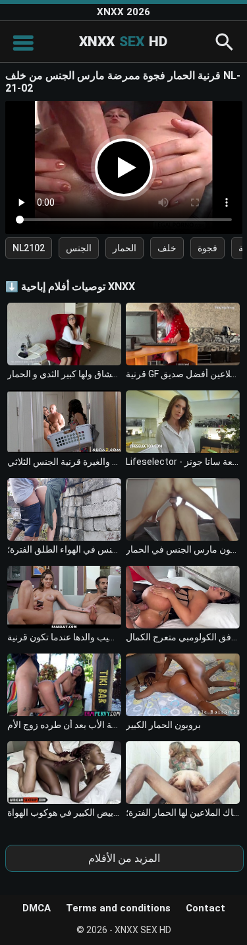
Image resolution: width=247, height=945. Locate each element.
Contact (205, 908)
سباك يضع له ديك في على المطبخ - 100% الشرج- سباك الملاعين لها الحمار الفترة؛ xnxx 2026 (183, 812)
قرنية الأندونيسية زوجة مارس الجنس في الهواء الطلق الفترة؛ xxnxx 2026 (64, 549)
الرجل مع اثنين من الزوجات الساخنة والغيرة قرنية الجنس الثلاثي (64, 461)
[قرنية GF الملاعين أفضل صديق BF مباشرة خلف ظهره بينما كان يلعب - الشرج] (183, 334)
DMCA (36, 908)
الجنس (79, 248)
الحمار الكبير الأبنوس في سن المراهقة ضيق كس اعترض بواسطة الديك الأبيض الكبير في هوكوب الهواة (64, 812)
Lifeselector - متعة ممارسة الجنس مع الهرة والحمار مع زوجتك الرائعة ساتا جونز (183, 461)
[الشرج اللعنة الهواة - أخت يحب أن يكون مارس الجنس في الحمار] (183, 509)
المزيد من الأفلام (124, 858)
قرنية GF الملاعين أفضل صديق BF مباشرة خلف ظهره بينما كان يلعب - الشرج (183, 374)
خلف (167, 248)
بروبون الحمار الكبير (163, 724)
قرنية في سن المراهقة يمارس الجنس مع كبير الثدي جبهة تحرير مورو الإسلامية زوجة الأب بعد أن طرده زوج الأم (64, 724)
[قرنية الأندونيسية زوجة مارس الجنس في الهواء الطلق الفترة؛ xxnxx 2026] (64, 509)
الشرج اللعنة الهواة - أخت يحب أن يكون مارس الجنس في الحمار (183, 549)
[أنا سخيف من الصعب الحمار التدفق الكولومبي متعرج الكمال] (183, 597)
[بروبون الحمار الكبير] (183, 685)
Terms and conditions (118, 908)
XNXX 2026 (123, 12)
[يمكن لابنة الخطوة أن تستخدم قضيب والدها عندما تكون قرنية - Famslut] (64, 597)
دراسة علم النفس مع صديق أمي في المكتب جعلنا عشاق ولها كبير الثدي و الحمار (64, 374)
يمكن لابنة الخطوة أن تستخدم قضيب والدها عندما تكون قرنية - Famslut (64, 637)
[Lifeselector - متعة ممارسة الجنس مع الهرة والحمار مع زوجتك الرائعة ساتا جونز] (183, 421)
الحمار (124, 248)
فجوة (207, 248)
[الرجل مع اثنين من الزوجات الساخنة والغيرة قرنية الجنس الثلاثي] (64, 421)
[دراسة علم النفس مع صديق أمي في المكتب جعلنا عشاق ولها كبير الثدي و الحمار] (64, 334)
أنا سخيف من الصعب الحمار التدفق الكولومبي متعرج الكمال (183, 637)
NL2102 (29, 248)
